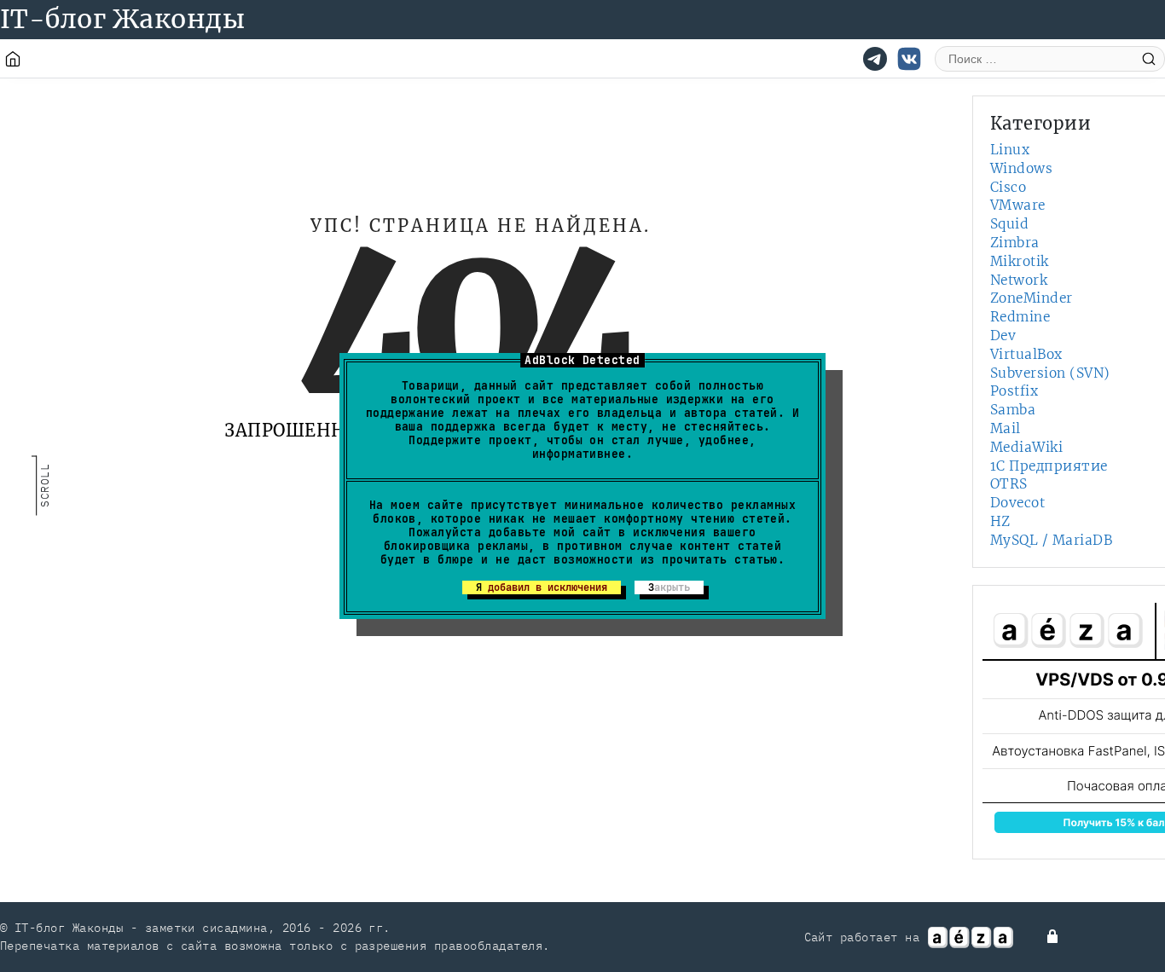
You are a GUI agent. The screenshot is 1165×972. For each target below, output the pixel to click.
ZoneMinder (1031, 298)
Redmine (1020, 317)
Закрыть (669, 587)
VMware (1018, 205)
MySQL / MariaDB (1051, 540)
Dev (1003, 335)
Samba (1012, 410)
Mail (1005, 428)
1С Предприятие (1049, 466)
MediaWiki (1026, 447)
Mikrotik (1019, 261)
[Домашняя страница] (13, 59)
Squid (1009, 224)
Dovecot (1017, 503)
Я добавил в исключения (541, 587)
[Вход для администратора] (1054, 936)
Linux (1009, 150)
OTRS (1009, 484)
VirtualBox (1026, 354)
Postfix (1014, 391)
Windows (1021, 168)
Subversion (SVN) (1050, 373)
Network (1018, 280)
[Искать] (1149, 58)
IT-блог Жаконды (122, 19)
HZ (1000, 521)
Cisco (1008, 187)
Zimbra (1015, 242)
